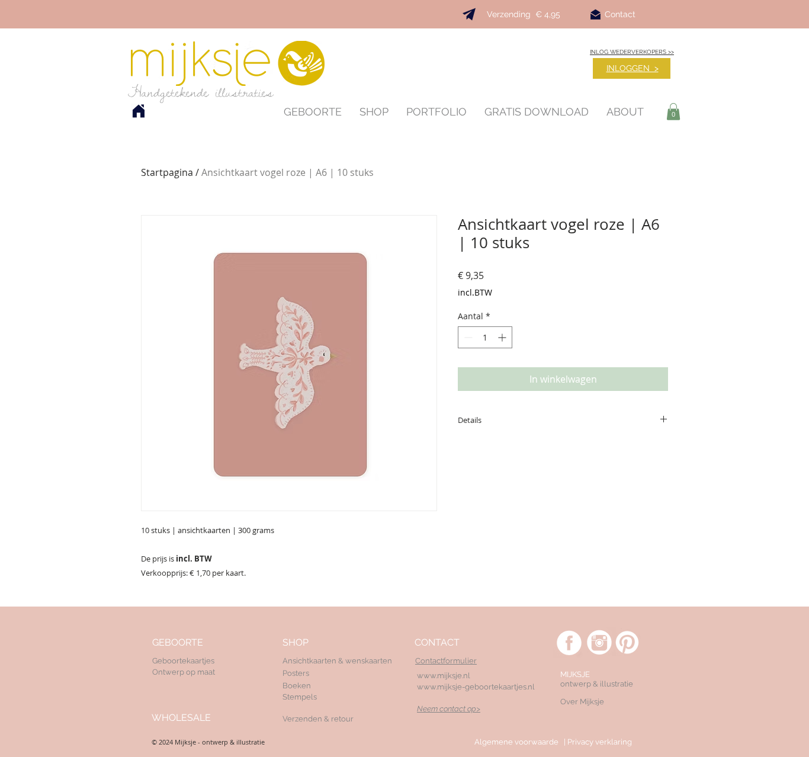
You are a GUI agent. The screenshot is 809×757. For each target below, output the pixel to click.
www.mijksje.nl (443, 675)
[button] (673, 111)
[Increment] (503, 337)
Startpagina (167, 172)
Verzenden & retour (318, 718)
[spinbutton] (485, 337)
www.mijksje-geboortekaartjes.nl (476, 686)
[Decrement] (467, 337)
